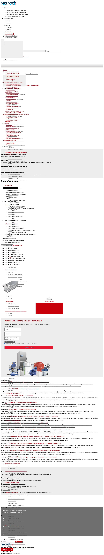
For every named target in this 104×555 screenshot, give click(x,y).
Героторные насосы (12, 133)
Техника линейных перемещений (10, 80)
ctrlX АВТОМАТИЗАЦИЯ (11, 224)
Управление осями (12, 197)
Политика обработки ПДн (32, 343)
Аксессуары (9, 125)
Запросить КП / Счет (7, 549)
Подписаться (19, 541)
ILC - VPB (10, 296)
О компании (9, 27)
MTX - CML (10, 408)
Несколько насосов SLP (18, 228)
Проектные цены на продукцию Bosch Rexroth (17, 14)
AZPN (13, 218)
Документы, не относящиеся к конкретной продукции (13, 86)
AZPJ (13, 216)
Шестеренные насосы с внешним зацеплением (21, 208)
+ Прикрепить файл (9, 341)
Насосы (7, 205)
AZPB (13, 210)
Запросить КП (9, 34)
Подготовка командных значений (16, 192)
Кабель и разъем (10, 129)
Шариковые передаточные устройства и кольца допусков (13, 111)
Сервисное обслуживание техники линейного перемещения (12, 108)
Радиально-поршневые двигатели (16, 126)
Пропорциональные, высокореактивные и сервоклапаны (20, 234)
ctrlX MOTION (11, 378)
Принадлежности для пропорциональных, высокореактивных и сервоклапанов (17, 168)
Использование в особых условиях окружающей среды (16, 455)
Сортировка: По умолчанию (6, 245)
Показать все (11, 523)
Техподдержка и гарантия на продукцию (16, 10)
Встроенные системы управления (13, 245)
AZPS (13, 220)
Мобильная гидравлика (11, 75)
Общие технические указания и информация (13, 133)
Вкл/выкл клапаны (11, 192)
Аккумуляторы (9, 190)
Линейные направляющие (12, 96)
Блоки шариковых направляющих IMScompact (12, 127)
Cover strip (49, 299)
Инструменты (15, 226)
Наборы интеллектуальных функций (12, 104)
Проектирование (9, 301)
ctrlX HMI (10, 313)
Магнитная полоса (10, 131)
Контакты (9, 29)
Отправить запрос (29, 347)
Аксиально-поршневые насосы (15, 131)
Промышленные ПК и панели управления (15, 311)
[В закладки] (33, 277)
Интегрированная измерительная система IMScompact (11, 120)
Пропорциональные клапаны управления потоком (15, 177)
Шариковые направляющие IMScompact (12, 136)
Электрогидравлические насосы (15, 149)
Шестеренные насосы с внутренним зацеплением (22, 230)
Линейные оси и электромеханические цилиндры (11, 99)
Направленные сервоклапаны (15, 159)
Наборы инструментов (13, 306)
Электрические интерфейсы (12, 138)
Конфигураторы (11, 468)
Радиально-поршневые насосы (17, 206)
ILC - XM (10, 298)
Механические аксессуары (12, 145)
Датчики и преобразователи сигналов (16, 194)
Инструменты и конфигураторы (12, 463)
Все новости (7, 380)
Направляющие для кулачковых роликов (17, 532)
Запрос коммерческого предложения (15, 16)
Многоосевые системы (11, 102)
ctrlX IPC (10, 316)
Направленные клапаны (13, 109)
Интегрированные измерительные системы (16, 471)
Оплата (8, 21)
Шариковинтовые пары (13, 489)
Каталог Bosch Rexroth (32, 74)
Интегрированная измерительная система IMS (12, 116)
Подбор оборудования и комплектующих (16, 12)
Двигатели (9, 196)
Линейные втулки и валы (12, 94)
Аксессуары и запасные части (13, 84)
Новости (9, 31)
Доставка (9, 23)
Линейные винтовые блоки (12, 482)
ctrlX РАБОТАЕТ (11, 303)
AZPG (13, 214)
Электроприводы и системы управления (15, 220)
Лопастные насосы (14, 204)
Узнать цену (39, 313)
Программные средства (13, 308)
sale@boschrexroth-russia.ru (12, 37)
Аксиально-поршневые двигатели (16, 124)
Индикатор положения (11, 142)
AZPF (13, 212)
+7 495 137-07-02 (11, 36)
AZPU (13, 224)
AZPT (13, 222)
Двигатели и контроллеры (14, 553)
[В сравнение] (12, 277)
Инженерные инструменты (14, 466)
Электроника (9, 236)
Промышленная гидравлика (12, 73)
